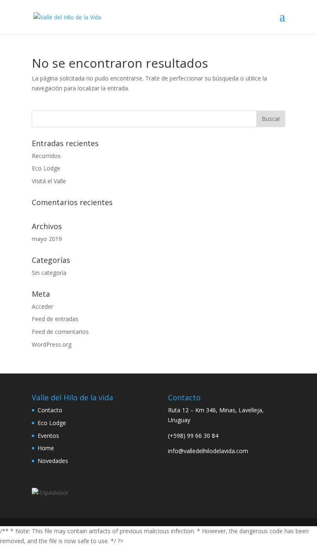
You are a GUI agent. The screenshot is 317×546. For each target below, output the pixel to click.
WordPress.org (51, 344)
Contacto (50, 410)
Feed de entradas (55, 319)
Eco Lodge (46, 168)
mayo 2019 (47, 239)
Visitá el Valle (49, 181)
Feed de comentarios (60, 332)
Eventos (48, 436)
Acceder (42, 306)
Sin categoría (49, 273)
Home (46, 448)
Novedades (53, 461)
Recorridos (46, 156)
